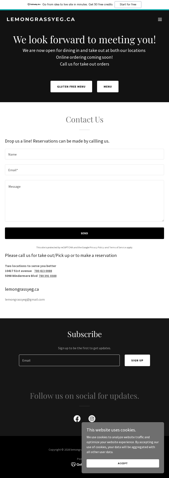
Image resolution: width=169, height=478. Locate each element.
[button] (160, 19)
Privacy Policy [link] (97, 247)
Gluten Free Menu (71, 86)
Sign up (137, 360)
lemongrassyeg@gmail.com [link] (25, 299)
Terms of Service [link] (117, 247)
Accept (123, 463)
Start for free (128, 4)
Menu (108, 86)
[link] (41, 20)
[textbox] (84, 154)
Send (84, 233)
